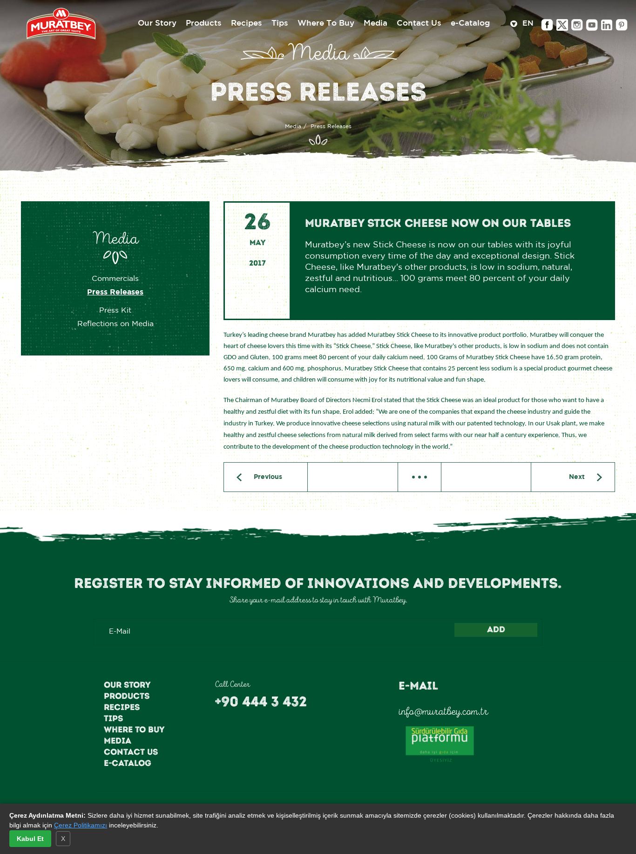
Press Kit (115, 310)
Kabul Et (30, 838)
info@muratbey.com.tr (443, 711)
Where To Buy (134, 729)
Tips (113, 718)
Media (293, 126)
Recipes (122, 707)
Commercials (115, 278)
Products (126, 696)
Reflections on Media (115, 324)
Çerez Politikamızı (80, 825)
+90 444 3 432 (261, 701)
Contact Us (131, 752)
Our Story (127, 684)
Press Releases (115, 292)
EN (527, 23)
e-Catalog (127, 763)
